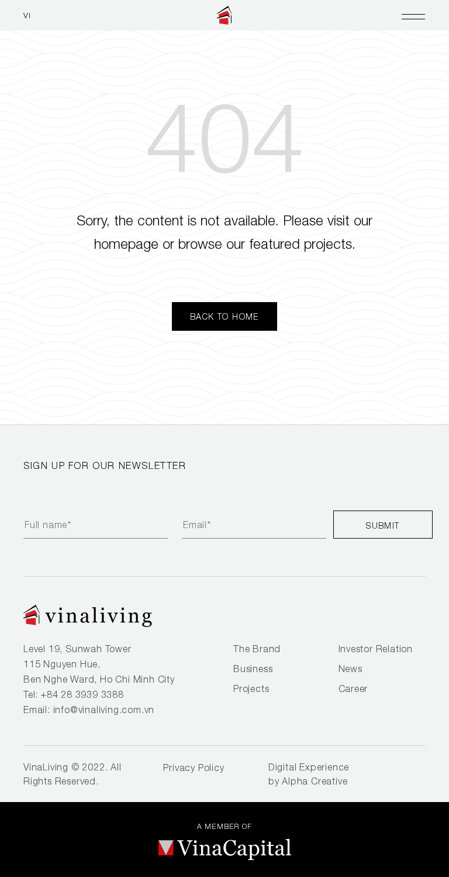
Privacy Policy (193, 767)
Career (353, 688)
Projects (251, 688)
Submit (382, 525)
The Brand (257, 648)
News (350, 668)
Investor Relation (376, 648)
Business (252, 668)
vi (27, 15)
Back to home (224, 316)
